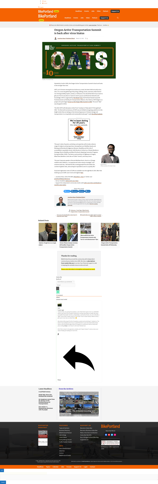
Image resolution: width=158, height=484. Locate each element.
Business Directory (64, 430)
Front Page (79, 210)
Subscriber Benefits (85, 435)
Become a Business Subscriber (89, 430)
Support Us (115, 11)
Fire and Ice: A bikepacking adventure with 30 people (46, 408)
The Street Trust (78, 98)
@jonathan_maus (79, 177)
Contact (45, 3)
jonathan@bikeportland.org (62, 179)
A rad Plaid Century (44, 391)
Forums (69, 467)
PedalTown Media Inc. (86, 461)
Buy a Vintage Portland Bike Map (89, 437)
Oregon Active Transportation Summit (80, 211)
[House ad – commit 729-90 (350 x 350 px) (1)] (79, 140)
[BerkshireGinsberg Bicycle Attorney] (43, 437)
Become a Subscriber (86, 428)
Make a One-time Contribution (88, 433)
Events (86, 11)
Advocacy (73, 210)
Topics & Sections (64, 428)
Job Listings (62, 435)
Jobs (92, 11)
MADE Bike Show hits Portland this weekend (45, 395)
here (82, 172)
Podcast (105, 11)
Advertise (62, 451)
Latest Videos (63, 437)
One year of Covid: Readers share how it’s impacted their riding (67, 215)
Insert (3, 482)
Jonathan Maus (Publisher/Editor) (66, 38)
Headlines (78, 11)
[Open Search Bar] (40, 7)
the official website (97, 114)
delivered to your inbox (72, 181)
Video (99, 11)
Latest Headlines (45, 389)
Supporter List (84, 439)
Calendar (56, 467)
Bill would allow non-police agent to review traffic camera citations (90, 215)
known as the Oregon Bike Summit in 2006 (80, 102)
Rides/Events (85, 210)
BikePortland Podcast (65, 433)
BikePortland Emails (65, 455)
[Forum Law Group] (43, 445)
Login (45, 1)
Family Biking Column (65, 439)
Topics (48, 467)
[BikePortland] (47, 16)
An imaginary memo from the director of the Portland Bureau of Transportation (47, 401)
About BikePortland (65, 448)
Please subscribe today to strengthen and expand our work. (78, 269)
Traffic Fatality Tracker (65, 442)
